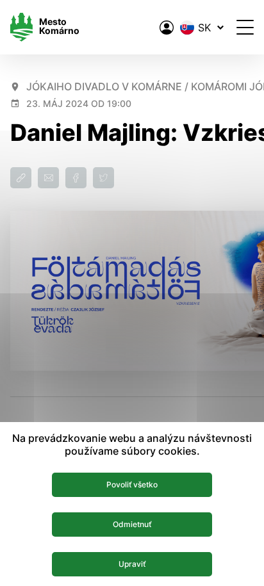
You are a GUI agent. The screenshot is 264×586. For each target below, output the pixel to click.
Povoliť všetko (132, 484)
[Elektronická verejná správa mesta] (167, 27)
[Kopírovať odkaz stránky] (20, 177)
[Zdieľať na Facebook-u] (76, 177)
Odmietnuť (132, 524)
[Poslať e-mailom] (48, 177)
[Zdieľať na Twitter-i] (103, 177)
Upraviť (132, 564)
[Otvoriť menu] (245, 27)
